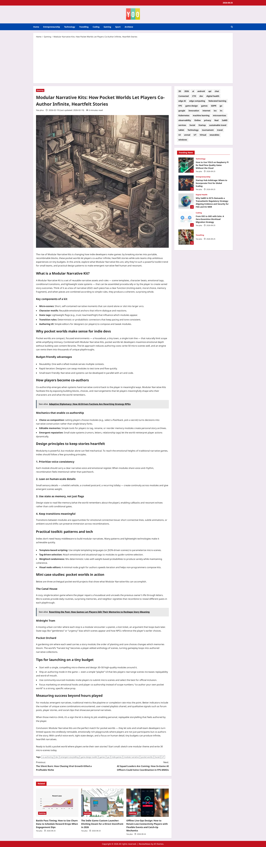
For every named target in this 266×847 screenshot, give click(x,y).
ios (215, 110)
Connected (183, 96)
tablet (181, 130)
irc (221, 110)
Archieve (129, 26)
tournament (208, 130)
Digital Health (201, 194)
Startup (202, 125)
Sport (118, 26)
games (102, 757)
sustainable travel (217, 125)
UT (163, 757)
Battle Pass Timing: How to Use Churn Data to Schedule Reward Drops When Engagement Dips (57, 824)
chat (217, 91)
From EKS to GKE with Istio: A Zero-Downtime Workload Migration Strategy (186, 219)
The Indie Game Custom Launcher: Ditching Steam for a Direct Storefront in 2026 (102, 824)
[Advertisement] (133, 60)
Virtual (203, 134)
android (201, 91)
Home (36, 26)
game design (191, 105)
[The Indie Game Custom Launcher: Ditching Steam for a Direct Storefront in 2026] (102, 803)
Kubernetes (183, 115)
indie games (117, 757)
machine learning (201, 115)
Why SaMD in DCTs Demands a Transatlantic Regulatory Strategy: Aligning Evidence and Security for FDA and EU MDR (186, 201)
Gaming (107, 26)
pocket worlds (147, 757)
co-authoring (47, 757)
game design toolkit (89, 757)
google (181, 110)
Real (216, 120)
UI (179, 134)
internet (206, 110)
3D (179, 91)
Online (197, 120)
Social (157, 757)
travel (220, 130)
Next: (143, 766)
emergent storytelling (70, 757)
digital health (212, 96)
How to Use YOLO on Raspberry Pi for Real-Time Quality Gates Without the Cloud (186, 165)
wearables (214, 134)
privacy (207, 120)
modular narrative (131, 757)
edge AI (182, 101)
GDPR (213, 105)
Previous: (64, 766)
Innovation (194, 110)
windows (182, 139)
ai (193, 91)
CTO (194, 96)
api (209, 91)
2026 (186, 91)
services (182, 125)
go (108, 757)
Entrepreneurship (51, 26)
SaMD (224, 120)
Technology (69, 26)
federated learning (217, 101)
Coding (96, 26)
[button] (232, 26)
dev (56, 757)
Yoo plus (40, 110)
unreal (187, 134)
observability (184, 120)
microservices (219, 115)
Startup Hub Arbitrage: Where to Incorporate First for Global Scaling (186, 183)
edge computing (197, 101)
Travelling (84, 26)
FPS (180, 105)
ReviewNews (144, 844)
